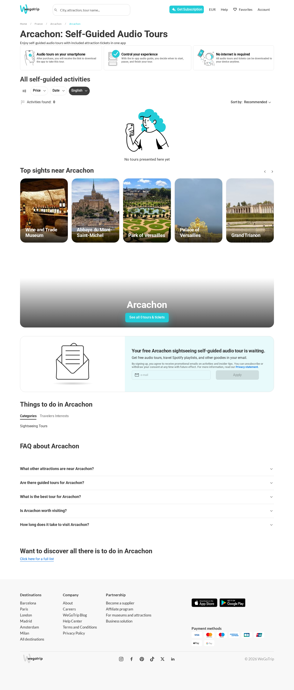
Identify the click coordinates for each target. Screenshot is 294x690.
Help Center (72, 621)
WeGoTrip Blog (75, 615)
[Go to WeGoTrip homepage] (33, 9)
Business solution (119, 621)
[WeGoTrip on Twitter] (162, 659)
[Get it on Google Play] (232, 603)
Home (23, 23)
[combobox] (93, 10)
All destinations (32, 639)
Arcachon (56, 23)
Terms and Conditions (80, 627)
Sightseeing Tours (33, 426)
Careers (69, 609)
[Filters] (24, 91)
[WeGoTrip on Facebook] (131, 659)
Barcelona (28, 603)
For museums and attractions (128, 615)
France (39, 23)
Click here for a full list (37, 559)
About (68, 603)
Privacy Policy (74, 633)
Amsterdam (29, 627)
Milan (24, 633)
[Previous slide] (264, 171)
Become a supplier (120, 603)
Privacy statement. (247, 367)
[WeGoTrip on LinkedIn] (172, 659)
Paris (24, 609)
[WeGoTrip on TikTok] (152, 659)
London (26, 615)
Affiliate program (119, 609)
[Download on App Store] (204, 603)
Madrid (26, 621)
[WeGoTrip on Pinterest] (141, 659)
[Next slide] (271, 171)
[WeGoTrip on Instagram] (121, 659)
